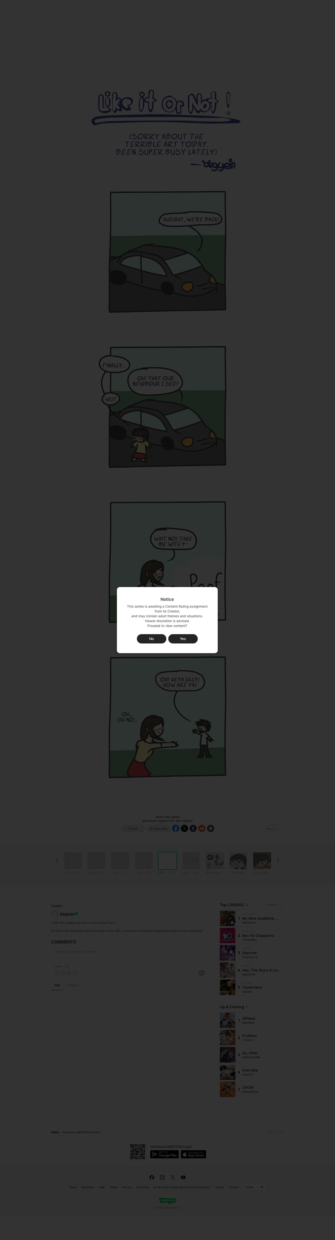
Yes (183, 639)
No (151, 639)
